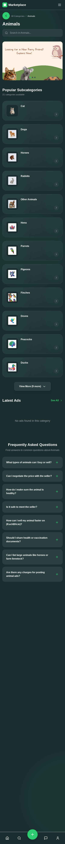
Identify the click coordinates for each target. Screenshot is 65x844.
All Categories (17, 16)
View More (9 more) (30, 386)
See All (55, 400)
